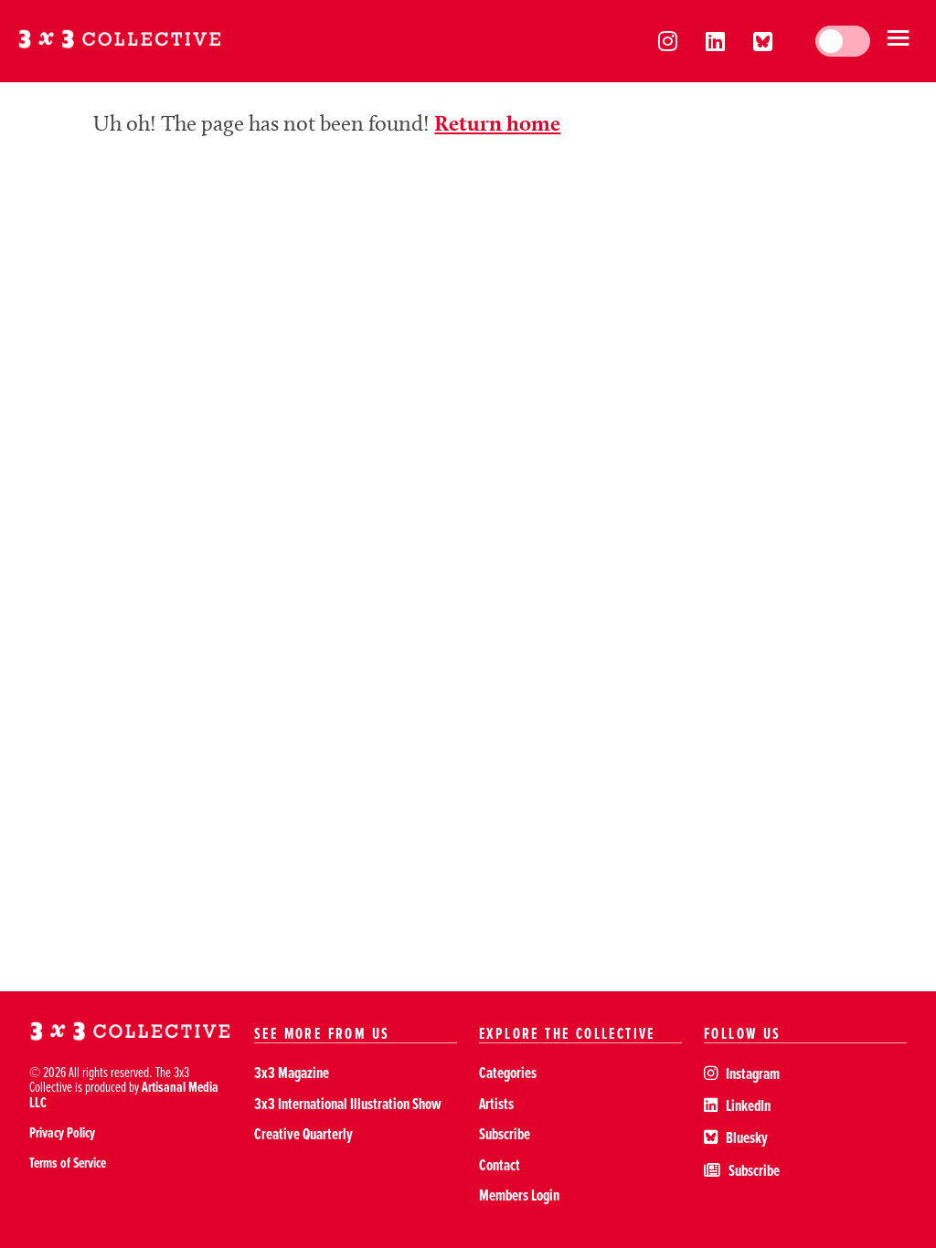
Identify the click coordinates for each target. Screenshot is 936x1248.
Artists (496, 1103)
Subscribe (504, 1133)
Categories (508, 1072)
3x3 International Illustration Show (347, 1103)
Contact (499, 1164)
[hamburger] (898, 42)
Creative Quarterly (303, 1133)
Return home (497, 123)
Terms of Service (67, 1162)
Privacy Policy (62, 1132)
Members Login (519, 1194)
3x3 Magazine (291, 1072)
